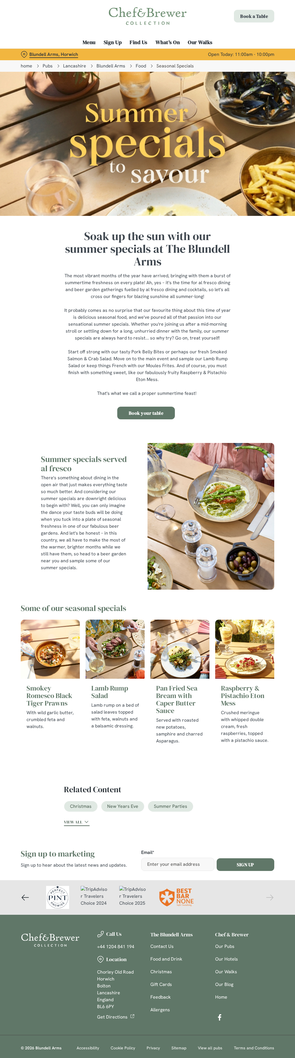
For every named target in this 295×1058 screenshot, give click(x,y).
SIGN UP (245, 864)
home (26, 66)
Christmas (81, 806)
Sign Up (113, 42)
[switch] (115, 545)
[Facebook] (219, 1017)
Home (221, 997)
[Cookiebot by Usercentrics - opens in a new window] (247, 468)
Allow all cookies (231, 585)
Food (141, 66)
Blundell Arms (111, 66)
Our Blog (224, 984)
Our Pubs (225, 946)
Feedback (160, 997)
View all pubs (210, 1048)
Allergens (160, 1010)
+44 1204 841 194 (115, 947)
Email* (147, 852)
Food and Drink (166, 959)
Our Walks (200, 42)
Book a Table (254, 16)
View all (73, 822)
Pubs (48, 66)
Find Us (139, 42)
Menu (89, 42)
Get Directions (112, 1017)
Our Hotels (226, 959)
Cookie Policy (123, 1048)
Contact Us (162, 946)
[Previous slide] (25, 897)
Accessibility (88, 1048)
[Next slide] (269, 897)
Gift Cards (161, 984)
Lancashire (74, 66)
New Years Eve (122, 806)
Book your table (146, 413)
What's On (168, 42)
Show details (248, 567)
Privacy (153, 1048)
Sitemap (178, 1048)
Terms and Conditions (254, 1048)
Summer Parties (170, 806)
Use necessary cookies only (147, 585)
